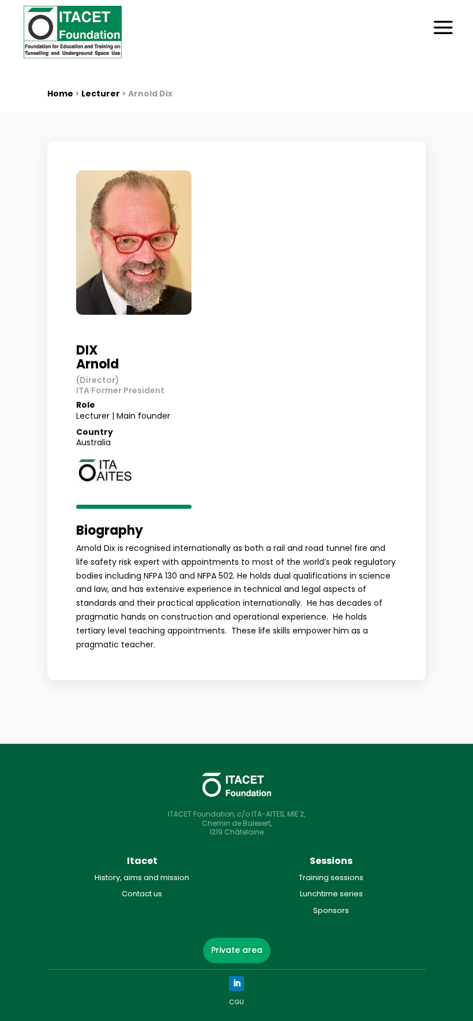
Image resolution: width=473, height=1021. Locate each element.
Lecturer (100, 93)
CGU (236, 1002)
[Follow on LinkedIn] (236, 983)
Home (60, 93)
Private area (236, 950)
